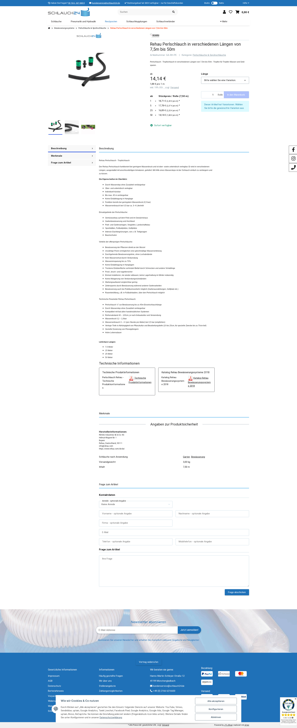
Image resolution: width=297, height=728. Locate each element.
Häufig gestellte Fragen (111, 676)
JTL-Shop (228, 725)
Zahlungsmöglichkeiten (111, 691)
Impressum (54, 676)
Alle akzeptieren (215, 701)
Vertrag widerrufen (148, 662)
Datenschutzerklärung (111, 717)
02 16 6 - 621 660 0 (76, 3)
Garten (186, 456)
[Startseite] (49, 28)
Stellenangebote (107, 686)
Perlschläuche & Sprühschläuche (209, 55)
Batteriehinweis (56, 691)
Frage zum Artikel (61, 162)
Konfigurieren (216, 709)
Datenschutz (54, 686)
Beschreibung (59, 148)
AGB (50, 680)
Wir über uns (105, 680)
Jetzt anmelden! (189, 629)
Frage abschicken (237, 592)
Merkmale (56, 155)
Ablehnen (216, 717)
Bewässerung (198, 456)
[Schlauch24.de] (69, 11)
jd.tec (247, 725)
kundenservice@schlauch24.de (106, 3)
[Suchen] (173, 12)
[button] (244, 3)
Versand (174, 87)
